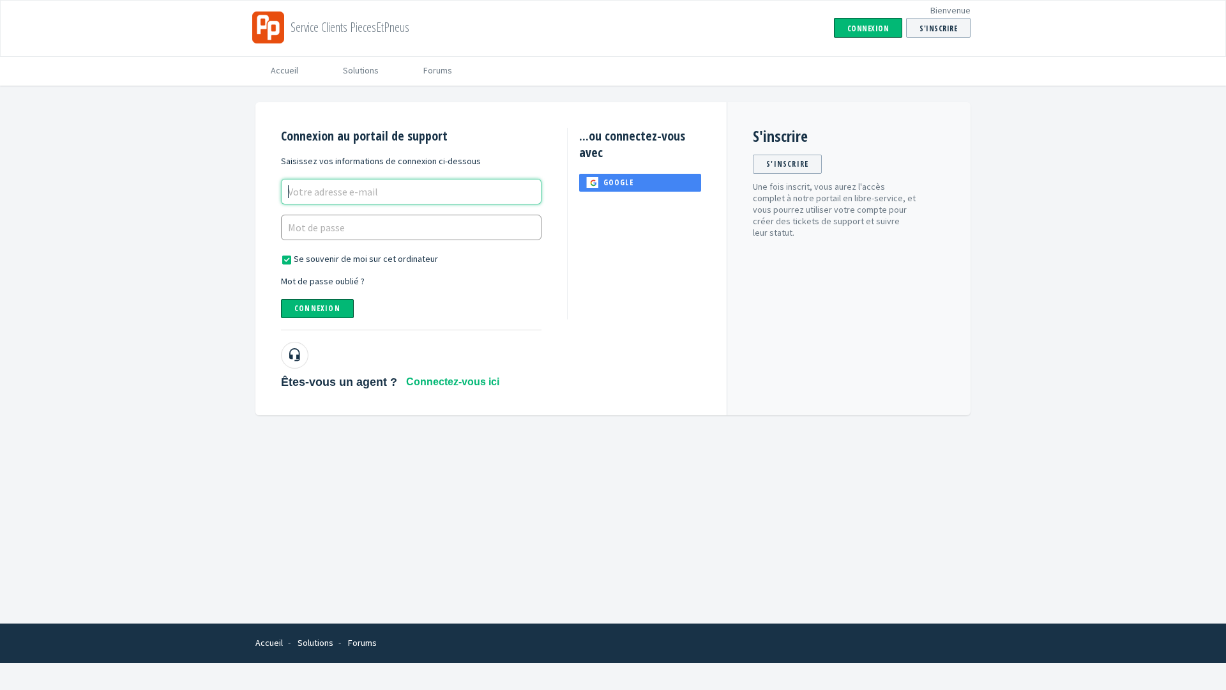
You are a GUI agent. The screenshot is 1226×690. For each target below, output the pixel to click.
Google (618, 182)
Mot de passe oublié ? (323, 281)
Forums (437, 70)
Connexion (317, 308)
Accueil (284, 70)
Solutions (361, 70)
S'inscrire (787, 163)
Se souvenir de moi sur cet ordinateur (366, 258)
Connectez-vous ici (452, 381)
